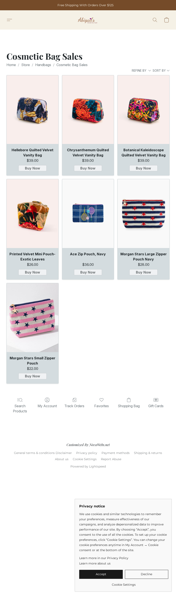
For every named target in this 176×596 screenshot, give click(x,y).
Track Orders (74, 406)
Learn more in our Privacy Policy (103, 558)
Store (25, 65)
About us (61, 459)
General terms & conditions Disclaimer (43, 453)
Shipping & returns (148, 453)
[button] (88, 19)
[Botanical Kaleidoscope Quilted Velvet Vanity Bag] (143, 109)
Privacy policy (86, 453)
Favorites (101, 406)
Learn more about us (95, 563)
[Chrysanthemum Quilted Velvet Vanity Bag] (88, 109)
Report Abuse (111, 459)
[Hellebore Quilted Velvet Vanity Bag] (32, 109)
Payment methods (116, 453)
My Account (47, 406)
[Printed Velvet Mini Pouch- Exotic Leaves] (32, 213)
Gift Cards (156, 406)
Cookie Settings (85, 459)
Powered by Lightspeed (88, 466)
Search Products (20, 408)
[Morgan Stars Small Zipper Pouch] (32, 317)
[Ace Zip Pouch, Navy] (88, 213)
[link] (123, 583)
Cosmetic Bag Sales (72, 65)
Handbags (43, 65)
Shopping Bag (129, 406)
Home (11, 65)
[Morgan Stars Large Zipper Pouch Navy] (143, 213)
